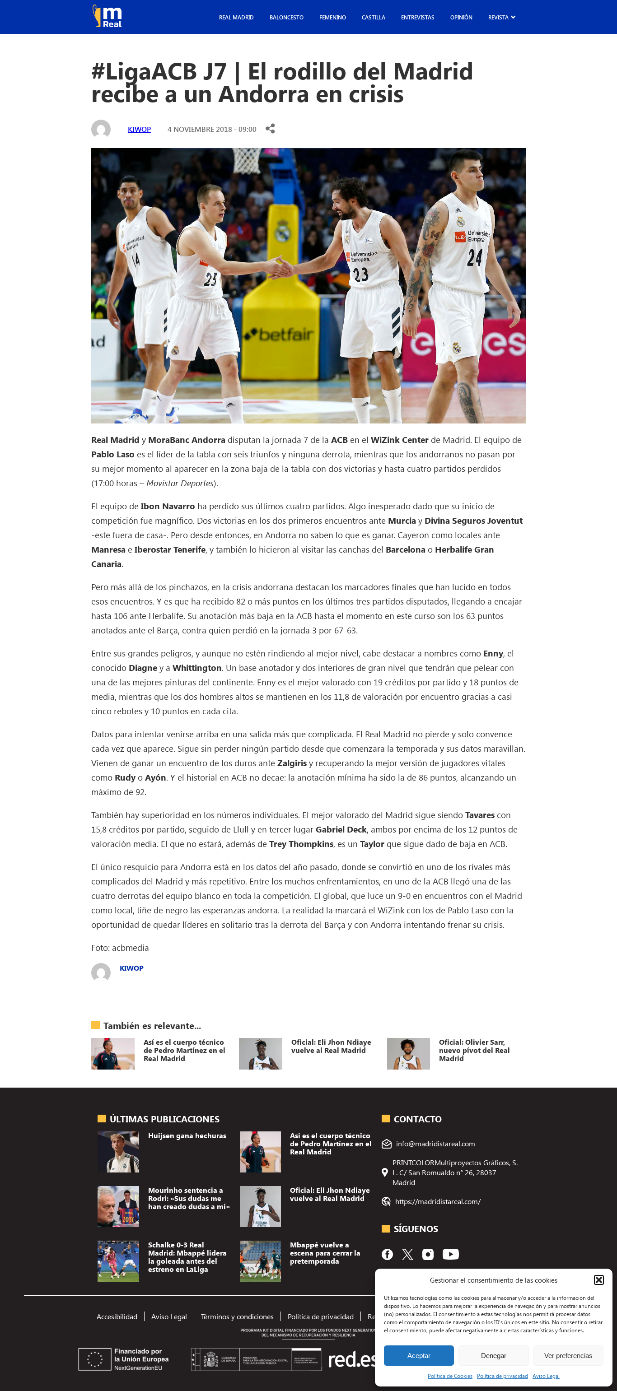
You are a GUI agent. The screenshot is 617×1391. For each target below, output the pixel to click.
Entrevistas (418, 17)
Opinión (461, 17)
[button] (598, 1279)
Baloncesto (287, 17)
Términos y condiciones (237, 1316)
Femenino (332, 17)
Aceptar (418, 1355)
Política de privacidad (502, 1375)
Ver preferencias (568, 1355)
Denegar (493, 1355)
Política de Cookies (450, 1375)
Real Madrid (236, 17)
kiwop (139, 129)
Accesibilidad (117, 1316)
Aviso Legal (546, 1375)
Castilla (373, 17)
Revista (498, 17)
